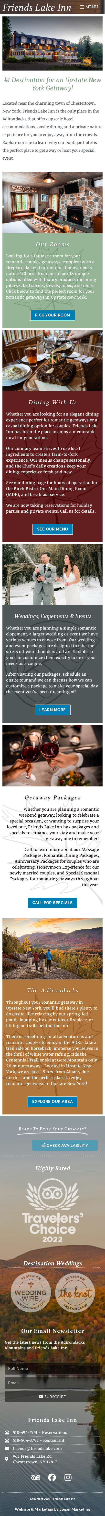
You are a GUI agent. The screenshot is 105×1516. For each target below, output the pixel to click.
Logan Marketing (75, 1509)
